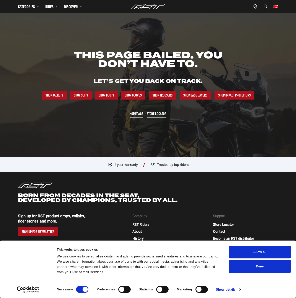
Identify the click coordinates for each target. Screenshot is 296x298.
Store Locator (223, 224)
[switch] (124, 289)
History (138, 238)
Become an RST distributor (233, 238)
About (137, 231)
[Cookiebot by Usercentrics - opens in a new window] (28, 289)
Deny (260, 266)
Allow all (260, 252)
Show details (226, 289)
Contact (219, 231)
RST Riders (140, 224)
